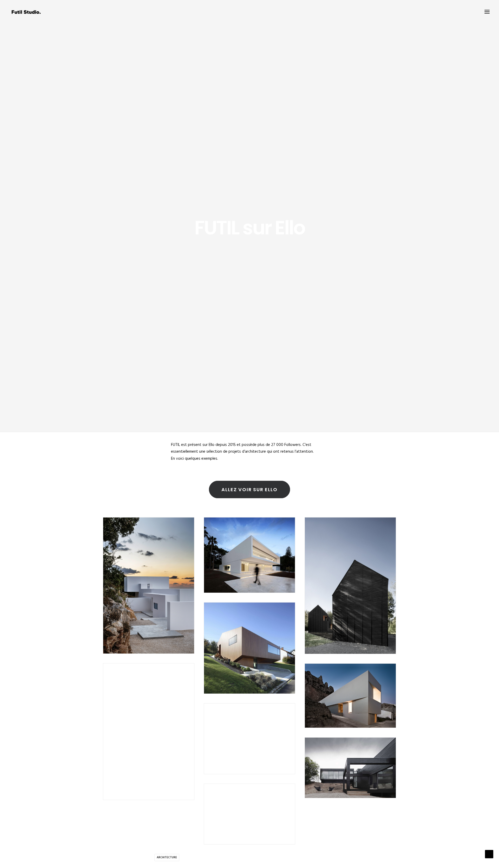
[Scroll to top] (489, 854)
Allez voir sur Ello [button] (249, 489)
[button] (487, 11)
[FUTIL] (27, 11)
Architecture (167, 857)
